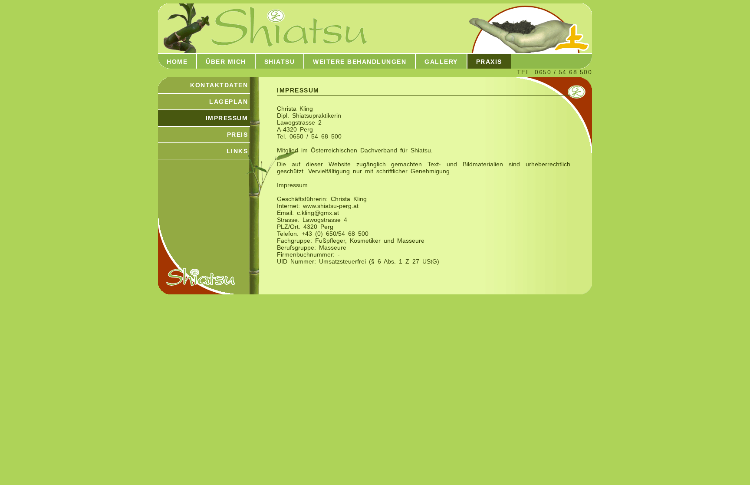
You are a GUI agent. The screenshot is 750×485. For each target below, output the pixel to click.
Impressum (227, 118)
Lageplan (228, 101)
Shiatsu (279, 61)
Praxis (489, 61)
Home (177, 61)
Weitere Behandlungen (359, 61)
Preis (237, 134)
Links (237, 151)
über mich (226, 61)
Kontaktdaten (219, 85)
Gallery (441, 61)
